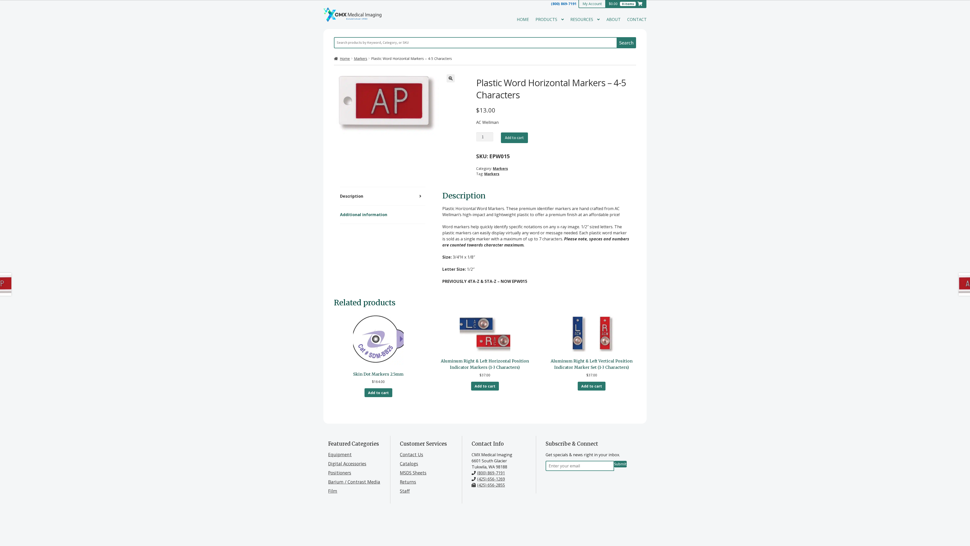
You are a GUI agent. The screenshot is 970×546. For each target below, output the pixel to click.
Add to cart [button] (378, 392)
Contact (637, 19)
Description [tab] (351, 196)
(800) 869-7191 (563, 3)
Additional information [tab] (363, 214)
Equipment (340, 454)
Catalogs (409, 464)
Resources (581, 19)
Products (546, 19)
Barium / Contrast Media (354, 482)
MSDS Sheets (413, 473)
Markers (360, 58)
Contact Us (411, 454)
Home (523, 19)
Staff (405, 491)
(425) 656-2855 (491, 485)
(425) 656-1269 (491, 479)
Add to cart (514, 137)
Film (332, 491)
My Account (592, 3)
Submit (620, 463)
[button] (451, 78)
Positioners (339, 473)
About (614, 19)
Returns (408, 482)
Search (626, 42)
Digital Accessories (347, 464)
